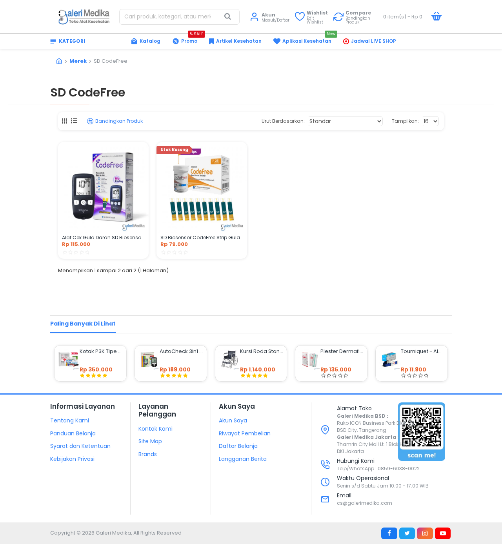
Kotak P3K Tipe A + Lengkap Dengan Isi (101, 351)
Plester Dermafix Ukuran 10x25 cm (342, 351)
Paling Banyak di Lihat (83, 323)
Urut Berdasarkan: (283, 121)
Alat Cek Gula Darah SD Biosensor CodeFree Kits (103, 238)
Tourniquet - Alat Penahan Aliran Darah (422, 351)
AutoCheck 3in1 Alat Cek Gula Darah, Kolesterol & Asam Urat (181, 351)
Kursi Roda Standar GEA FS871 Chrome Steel (262, 351)
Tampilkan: (405, 121)
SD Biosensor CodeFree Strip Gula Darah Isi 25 (201, 238)
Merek (78, 61)
